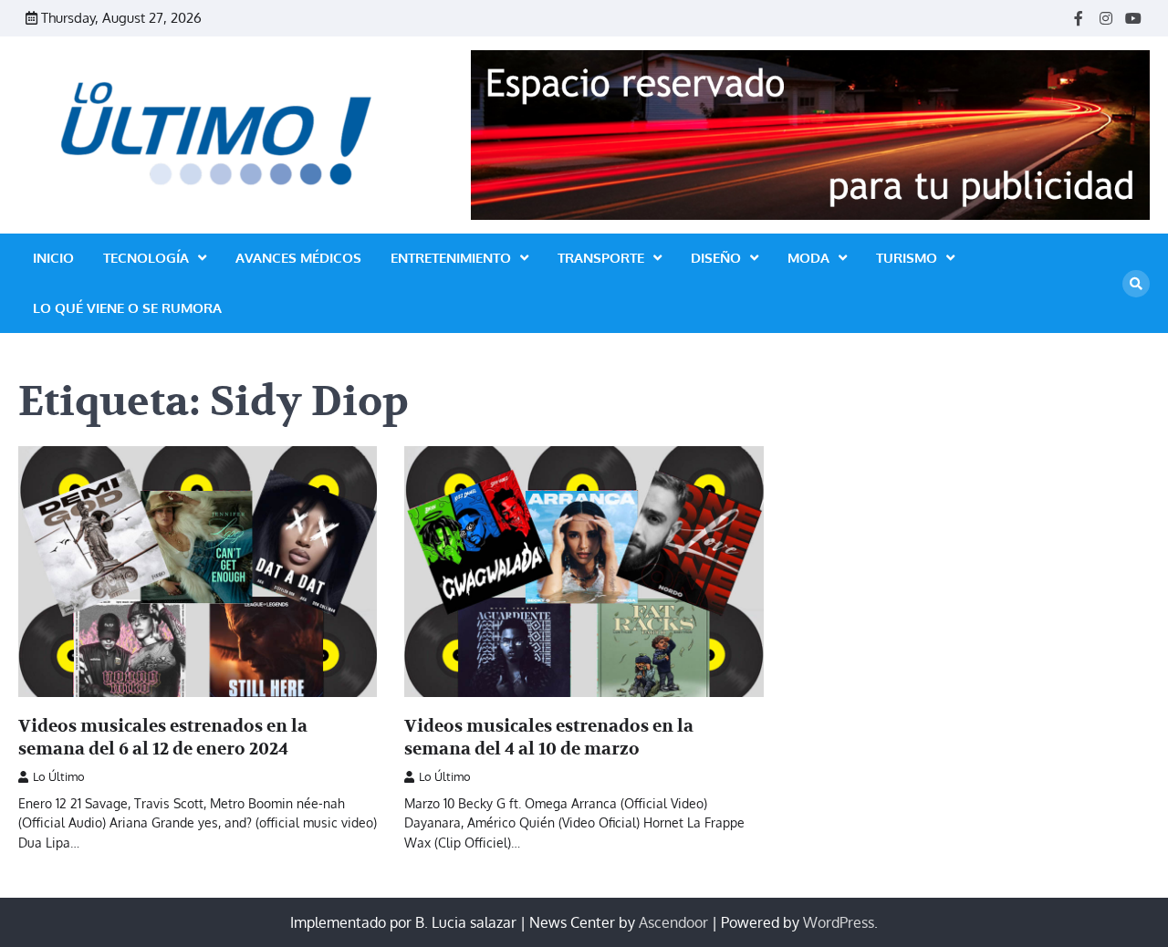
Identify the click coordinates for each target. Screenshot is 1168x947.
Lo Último (59, 776)
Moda (808, 257)
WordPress (838, 922)
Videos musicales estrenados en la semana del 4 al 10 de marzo (549, 737)
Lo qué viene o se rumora (127, 308)
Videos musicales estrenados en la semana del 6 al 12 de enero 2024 (163, 737)
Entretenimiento (451, 257)
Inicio (53, 257)
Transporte (601, 257)
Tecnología (146, 257)
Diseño (716, 257)
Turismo (906, 257)
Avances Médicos (298, 257)
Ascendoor (673, 922)
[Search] (1136, 283)
